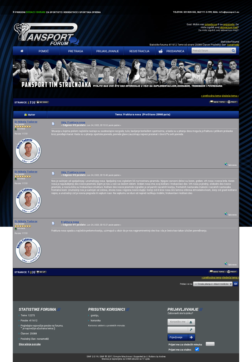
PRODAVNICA (175, 51)
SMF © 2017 (106, 356)
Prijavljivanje (107, 51)
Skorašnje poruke (30, 344)
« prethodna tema (211, 95)
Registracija (139, 51)
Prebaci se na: (186, 284)
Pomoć (44, 51)
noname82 (233, 44)
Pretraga (75, 51)
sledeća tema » (230, 95)
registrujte (228, 24)
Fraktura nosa (70, 221)
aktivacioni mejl (229, 27)
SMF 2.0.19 (92, 356)
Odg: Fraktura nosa (73, 122)
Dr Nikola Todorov (26, 121)
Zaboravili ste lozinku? (180, 313)
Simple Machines (122, 356)
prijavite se (211, 24)
